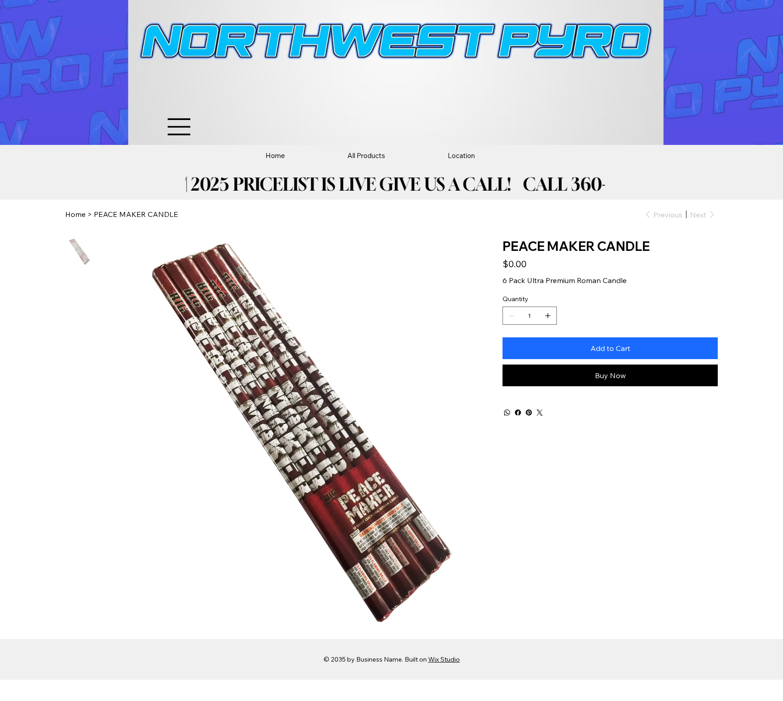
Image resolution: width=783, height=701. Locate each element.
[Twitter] (539, 412)
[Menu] (179, 126)
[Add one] (548, 316)
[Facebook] (517, 412)
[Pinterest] (528, 412)
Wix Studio (444, 659)
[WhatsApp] (507, 412)
